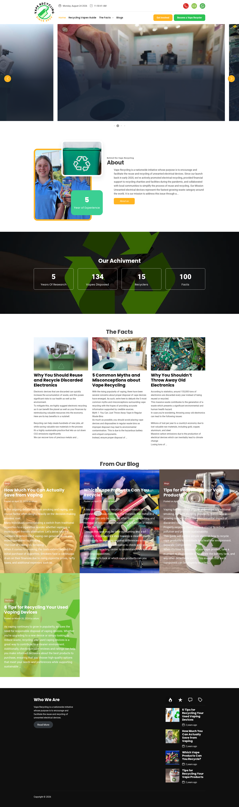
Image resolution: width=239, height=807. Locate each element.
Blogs (119, 17)
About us (124, 201)
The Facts (105, 17)
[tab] (171, 700)
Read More (43, 724)
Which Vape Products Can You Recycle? (116, 492)
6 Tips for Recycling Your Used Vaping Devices (36, 609)
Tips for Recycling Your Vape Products (193, 492)
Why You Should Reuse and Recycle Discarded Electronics (58, 380)
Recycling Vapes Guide (82, 17)
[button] (7, 78)
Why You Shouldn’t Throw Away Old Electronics (171, 380)
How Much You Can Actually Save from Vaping (34, 492)
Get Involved (163, 17)
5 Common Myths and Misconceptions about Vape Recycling (119, 92)
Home (62, 17)
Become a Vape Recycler (189, 17)
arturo (132, 115)
